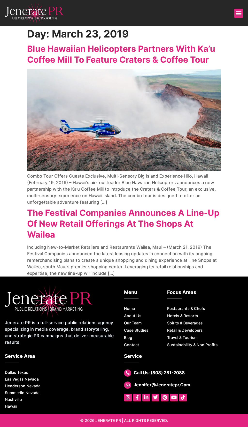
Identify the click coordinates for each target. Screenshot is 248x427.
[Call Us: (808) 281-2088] (127, 373)
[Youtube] (174, 397)
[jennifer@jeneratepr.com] (127, 385)
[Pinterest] (165, 397)
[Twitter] (155, 397)
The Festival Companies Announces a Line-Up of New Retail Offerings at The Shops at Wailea (123, 224)
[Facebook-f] (137, 397)
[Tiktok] (183, 397)
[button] (238, 13)
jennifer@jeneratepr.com (162, 384)
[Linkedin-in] (146, 397)
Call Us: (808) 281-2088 (159, 372)
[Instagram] (128, 397)
